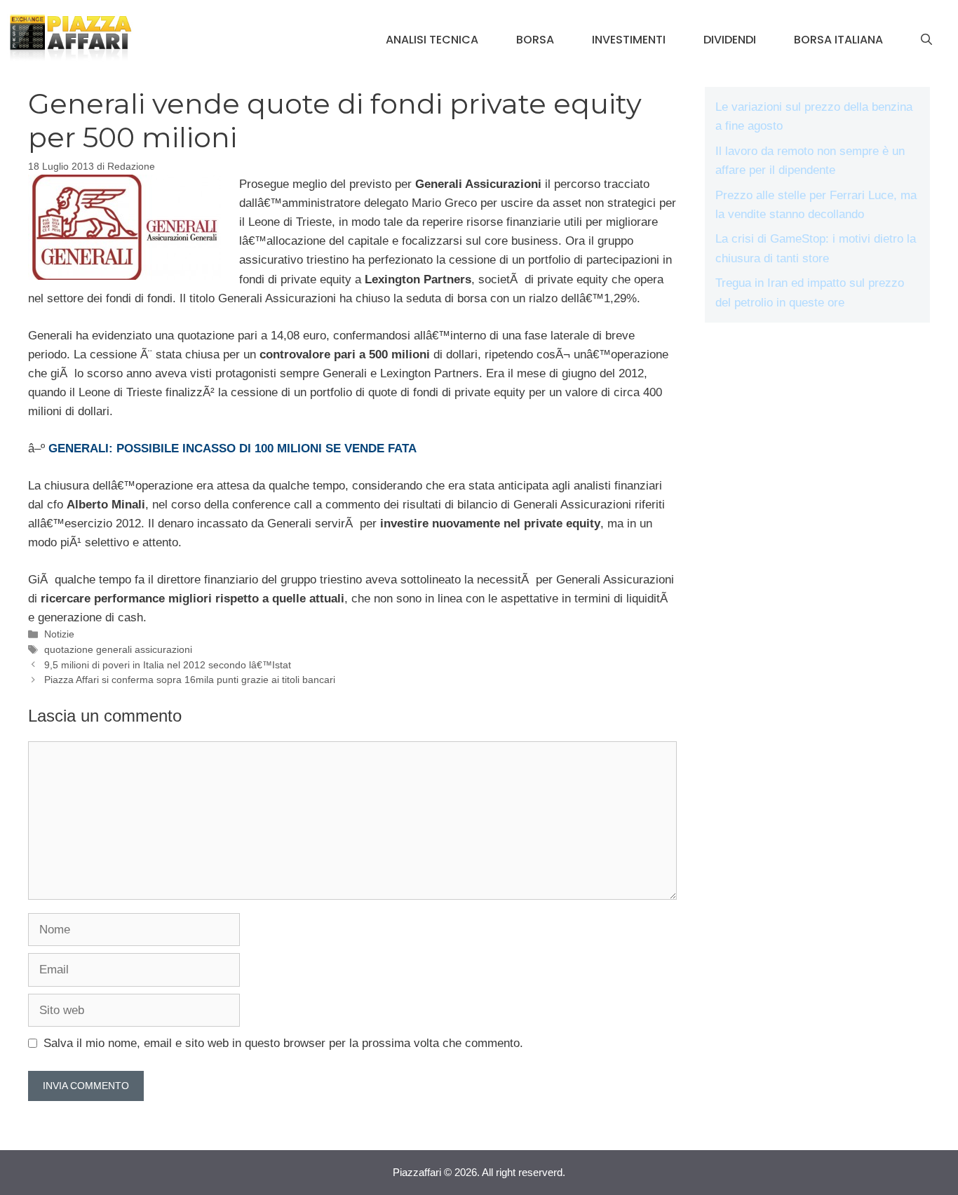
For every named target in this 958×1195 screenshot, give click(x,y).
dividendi (729, 40)
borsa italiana (838, 40)
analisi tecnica (432, 40)
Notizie (59, 634)
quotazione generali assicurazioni (118, 649)
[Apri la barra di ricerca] (926, 40)
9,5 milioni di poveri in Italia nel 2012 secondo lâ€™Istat (167, 664)
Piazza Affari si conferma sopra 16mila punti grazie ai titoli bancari (189, 679)
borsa (535, 40)
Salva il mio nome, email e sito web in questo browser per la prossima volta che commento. (283, 1043)
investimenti (629, 40)
